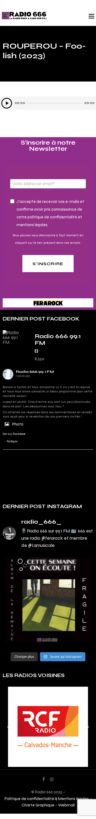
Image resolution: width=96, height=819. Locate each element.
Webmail (66, 805)
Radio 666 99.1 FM (35, 371)
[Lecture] (6, 103)
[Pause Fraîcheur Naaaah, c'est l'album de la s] (48, 600)
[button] (8, 726)
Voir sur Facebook (14, 434)
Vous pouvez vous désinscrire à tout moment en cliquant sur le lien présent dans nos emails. (48, 239)
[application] (48, 103)
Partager (12, 441)
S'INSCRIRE (48, 263)
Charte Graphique (38, 805)
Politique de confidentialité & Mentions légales (47, 798)
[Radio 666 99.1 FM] (13, 337)
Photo (17, 424)
